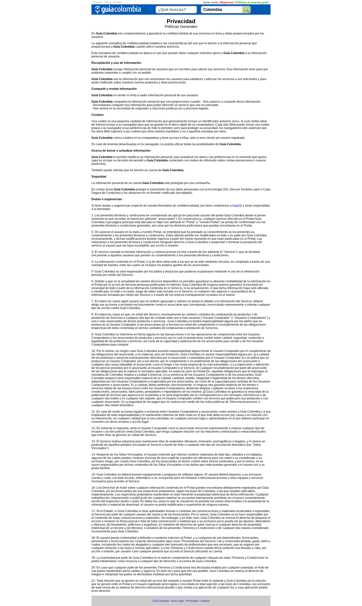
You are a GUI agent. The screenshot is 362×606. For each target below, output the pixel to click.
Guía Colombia (161, 600)
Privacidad (191, 600)
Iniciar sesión (210, 2)
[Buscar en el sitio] (246, 9)
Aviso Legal (177, 600)
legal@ (237, 205)
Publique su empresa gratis (252, 2)
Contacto (204, 600)
